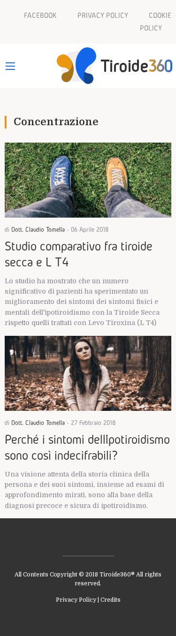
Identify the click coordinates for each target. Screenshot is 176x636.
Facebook (40, 15)
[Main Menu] (10, 66)
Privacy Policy (76, 600)
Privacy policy (102, 15)
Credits (110, 600)
